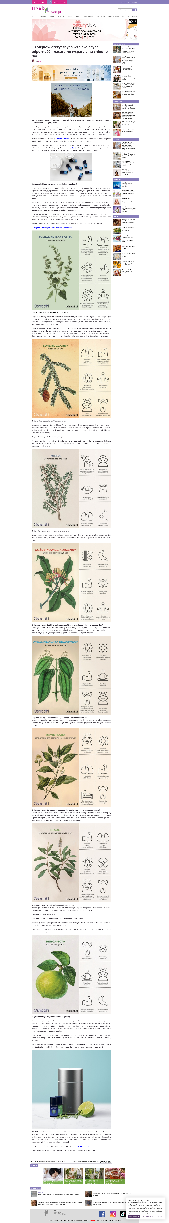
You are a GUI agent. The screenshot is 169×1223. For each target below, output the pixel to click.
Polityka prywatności (77, 1220)
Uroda (34, 16)
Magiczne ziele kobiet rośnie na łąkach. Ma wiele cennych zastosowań (114, 1181)
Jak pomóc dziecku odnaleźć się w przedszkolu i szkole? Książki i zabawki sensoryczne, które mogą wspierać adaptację (129, 49)
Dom (77, 16)
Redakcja (40, 61)
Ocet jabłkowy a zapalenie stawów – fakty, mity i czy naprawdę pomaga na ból (128, 93)
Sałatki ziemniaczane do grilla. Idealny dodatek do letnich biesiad (128, 229)
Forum (134, 16)
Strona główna (53, 1220)
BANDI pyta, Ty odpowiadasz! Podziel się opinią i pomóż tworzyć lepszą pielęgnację (128, 172)
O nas (60, 1220)
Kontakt (86, 1220)
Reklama (92, 1220)
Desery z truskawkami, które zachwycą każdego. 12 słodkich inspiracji (128, 271)
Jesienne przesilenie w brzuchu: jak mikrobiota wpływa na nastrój (48, 1161)
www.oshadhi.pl (83, 1146)
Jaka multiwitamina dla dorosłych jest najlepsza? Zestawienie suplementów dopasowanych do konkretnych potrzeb (128, 115)
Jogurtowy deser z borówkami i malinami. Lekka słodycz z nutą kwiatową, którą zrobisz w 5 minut (128, 238)
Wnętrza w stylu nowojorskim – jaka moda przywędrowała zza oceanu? (128, 163)
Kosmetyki (101, 16)
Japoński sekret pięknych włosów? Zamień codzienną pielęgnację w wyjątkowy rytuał (128, 192)
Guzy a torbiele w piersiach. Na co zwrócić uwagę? (128, 130)
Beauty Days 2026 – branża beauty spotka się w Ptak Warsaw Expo (128, 123)
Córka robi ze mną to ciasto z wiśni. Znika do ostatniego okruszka (128, 255)
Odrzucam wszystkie (148, 1216)
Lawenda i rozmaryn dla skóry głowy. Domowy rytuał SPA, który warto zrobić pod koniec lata (129, 209)
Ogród (52, 16)
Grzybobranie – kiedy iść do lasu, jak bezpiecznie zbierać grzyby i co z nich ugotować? (128, 221)
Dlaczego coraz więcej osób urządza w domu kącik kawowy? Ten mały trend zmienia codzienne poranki (128, 106)
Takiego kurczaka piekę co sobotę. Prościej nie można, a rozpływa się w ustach (128, 246)
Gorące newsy (113, 16)
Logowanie (133, 2)
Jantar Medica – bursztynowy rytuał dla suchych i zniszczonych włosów (127, 201)
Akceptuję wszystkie (134, 1216)
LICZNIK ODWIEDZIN (60, 2)
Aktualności (118, 101)
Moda (70, 16)
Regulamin (66, 1220)
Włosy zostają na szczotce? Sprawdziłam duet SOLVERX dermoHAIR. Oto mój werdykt (128, 85)
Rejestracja (125, 2)
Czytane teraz (35, 1188)
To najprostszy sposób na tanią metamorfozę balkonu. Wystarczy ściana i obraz (73, 1181)
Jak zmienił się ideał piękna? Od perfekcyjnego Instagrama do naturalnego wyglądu (128, 77)
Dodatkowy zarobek (101, 1220)
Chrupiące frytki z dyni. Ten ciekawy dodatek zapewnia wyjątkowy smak (128, 263)
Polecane (34, 1166)
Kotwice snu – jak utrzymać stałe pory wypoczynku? (52, 1182)
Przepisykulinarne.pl (115, 1220)
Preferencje (159, 1216)
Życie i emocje (88, 16)
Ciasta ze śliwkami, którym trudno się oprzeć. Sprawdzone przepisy (128, 68)
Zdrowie (43, 16)
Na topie (125, 16)
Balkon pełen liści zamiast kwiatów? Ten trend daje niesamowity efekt (91, 1181)
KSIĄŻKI (49, 2)
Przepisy (61, 16)
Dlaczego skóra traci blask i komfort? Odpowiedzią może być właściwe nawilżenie (128, 184)
